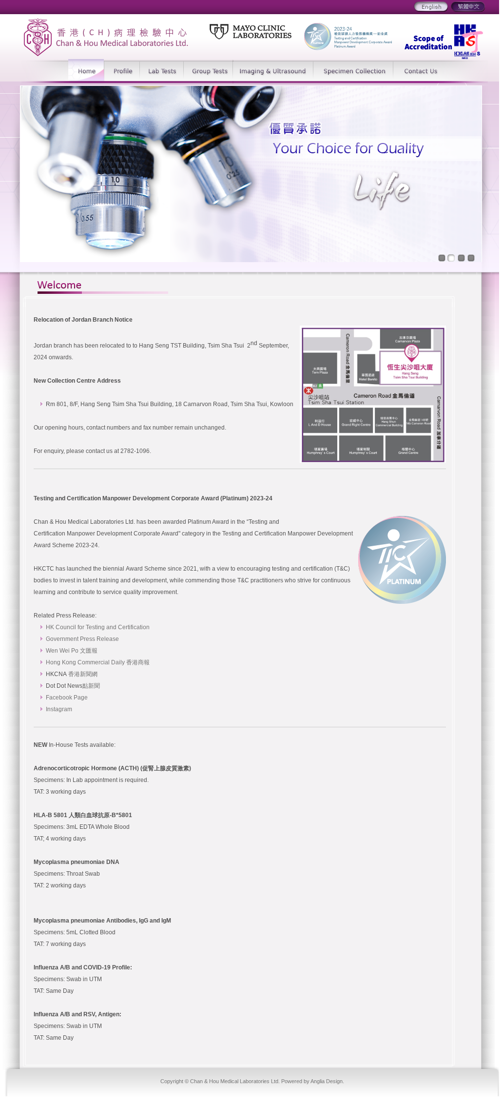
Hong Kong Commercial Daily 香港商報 (98, 662)
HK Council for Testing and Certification (98, 627)
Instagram (59, 709)
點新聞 (91, 685)
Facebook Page (67, 697)
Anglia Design (326, 1081)
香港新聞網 (82, 674)
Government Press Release (82, 639)
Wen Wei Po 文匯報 (71, 650)
